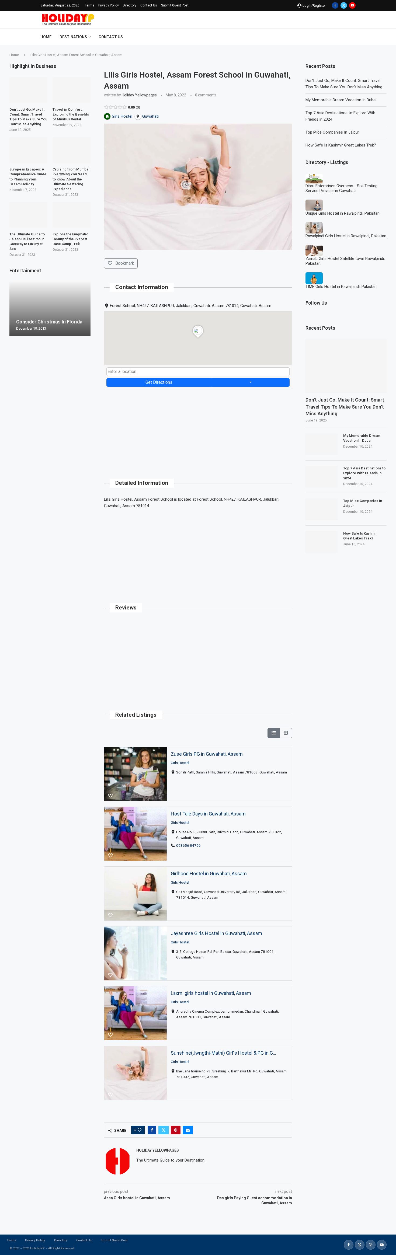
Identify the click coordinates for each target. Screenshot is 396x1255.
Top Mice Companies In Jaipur (332, 132)
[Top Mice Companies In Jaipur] (321, 509)
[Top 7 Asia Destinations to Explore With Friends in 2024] (321, 476)
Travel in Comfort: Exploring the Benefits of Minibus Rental (71, 114)
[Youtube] (352, 5)
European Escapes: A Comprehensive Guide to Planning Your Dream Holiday (27, 176)
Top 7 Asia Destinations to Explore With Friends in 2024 (364, 473)
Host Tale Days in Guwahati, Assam (208, 814)
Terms (89, 5)
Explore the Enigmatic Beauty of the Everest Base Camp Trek (70, 239)
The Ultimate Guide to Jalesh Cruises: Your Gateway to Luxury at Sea (27, 241)
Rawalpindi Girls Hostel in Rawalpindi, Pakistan (345, 235)
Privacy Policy (108, 5)
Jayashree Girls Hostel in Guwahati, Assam (216, 933)
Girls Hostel (180, 762)
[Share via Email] (188, 1130)
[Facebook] (335, 5)
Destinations (73, 37)
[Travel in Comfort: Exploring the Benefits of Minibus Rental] (72, 90)
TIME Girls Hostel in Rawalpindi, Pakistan (341, 286)
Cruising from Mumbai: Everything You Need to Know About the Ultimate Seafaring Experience (72, 179)
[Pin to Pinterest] (175, 1130)
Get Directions (158, 382)
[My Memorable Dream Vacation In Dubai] (321, 444)
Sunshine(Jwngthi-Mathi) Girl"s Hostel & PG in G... (223, 1053)
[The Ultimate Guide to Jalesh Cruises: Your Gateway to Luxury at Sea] (28, 214)
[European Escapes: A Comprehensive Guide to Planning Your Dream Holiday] (28, 150)
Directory (129, 5)
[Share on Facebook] (152, 1130)
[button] (14, 308)
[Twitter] (344, 5)
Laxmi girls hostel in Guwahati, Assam (211, 993)
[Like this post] (139, 1130)
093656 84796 (188, 845)
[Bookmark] (110, 796)
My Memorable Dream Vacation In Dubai (340, 99)
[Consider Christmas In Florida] (50, 309)
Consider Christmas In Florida (49, 322)
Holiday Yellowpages (139, 95)
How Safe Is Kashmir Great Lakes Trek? (340, 145)
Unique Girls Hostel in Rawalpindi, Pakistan (342, 213)
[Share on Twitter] (163, 1130)
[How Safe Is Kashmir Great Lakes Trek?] (321, 542)
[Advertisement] (198, 427)
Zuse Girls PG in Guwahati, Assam (207, 754)
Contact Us (148, 5)
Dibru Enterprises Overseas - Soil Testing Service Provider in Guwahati (341, 188)
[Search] (353, 37)
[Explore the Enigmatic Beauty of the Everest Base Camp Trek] (72, 214)
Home (45, 37)
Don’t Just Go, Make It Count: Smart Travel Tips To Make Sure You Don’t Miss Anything (344, 406)
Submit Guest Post (175, 5)
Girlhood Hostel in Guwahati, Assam (209, 873)
